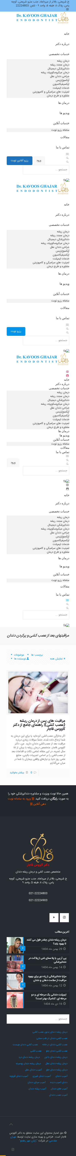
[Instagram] (13, 1149)
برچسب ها (36, 655)
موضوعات (19, 655)
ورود (38, 160)
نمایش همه (56, 659)
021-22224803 (38, 893)
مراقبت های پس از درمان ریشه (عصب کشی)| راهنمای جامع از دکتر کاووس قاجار (39, 725)
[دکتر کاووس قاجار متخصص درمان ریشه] (42, 22)
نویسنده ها (19, 659)
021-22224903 (38, 900)
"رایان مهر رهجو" (28, 1141)
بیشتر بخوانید (17, 772)
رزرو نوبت (16, 331)
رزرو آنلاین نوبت (19, 160)
